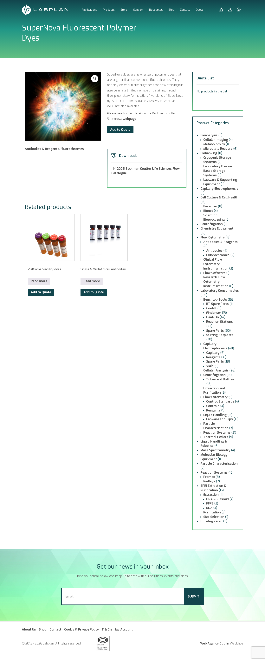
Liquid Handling (215, 415)
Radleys (209, 481)
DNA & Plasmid (217, 499)
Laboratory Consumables (219, 291)
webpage (129, 119)
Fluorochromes (72, 149)
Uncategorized (211, 521)
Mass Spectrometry (215, 450)
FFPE (209, 503)
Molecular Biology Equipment (213, 457)
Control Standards (220, 401)
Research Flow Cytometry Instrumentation (215, 281)
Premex (209, 477)
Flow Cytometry (212, 237)
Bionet (208, 211)
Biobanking (208, 153)
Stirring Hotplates (219, 335)
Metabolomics (214, 144)
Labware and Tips (219, 419)
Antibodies (214, 251)
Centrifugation (211, 224)
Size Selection (213, 517)
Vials (210, 366)
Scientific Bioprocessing (214, 217)
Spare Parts (215, 331)
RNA (209, 508)
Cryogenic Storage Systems (217, 160)
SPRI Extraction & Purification (213, 488)
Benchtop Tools (215, 299)
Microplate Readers (217, 149)
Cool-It (211, 308)
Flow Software (214, 273)
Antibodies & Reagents (42, 149)
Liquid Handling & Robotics (213, 443)
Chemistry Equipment (216, 228)
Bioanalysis (208, 135)
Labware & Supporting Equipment (220, 182)
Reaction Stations (219, 322)
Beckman (210, 206)
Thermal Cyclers (215, 437)
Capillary (212, 353)
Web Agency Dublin (214, 643)
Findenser (213, 313)
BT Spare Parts (217, 304)
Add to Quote (120, 130)
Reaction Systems (216, 433)
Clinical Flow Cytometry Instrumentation (215, 263)
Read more (39, 281)
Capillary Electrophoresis (219, 189)
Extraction (211, 495)
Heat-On (212, 317)
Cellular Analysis (216, 370)
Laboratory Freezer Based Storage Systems (217, 170)
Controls (212, 406)
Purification (212, 512)
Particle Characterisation (215, 426)
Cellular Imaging (215, 140)
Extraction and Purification (214, 390)
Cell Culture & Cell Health (219, 197)
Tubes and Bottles (220, 379)
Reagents (213, 357)
